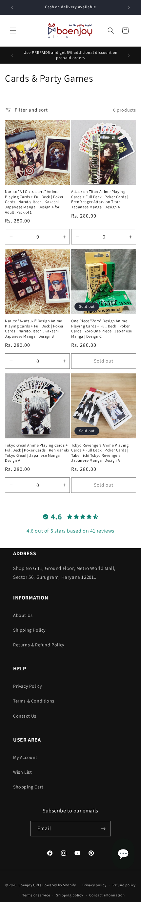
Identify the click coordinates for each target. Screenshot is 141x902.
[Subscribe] (103, 828)
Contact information (107, 895)
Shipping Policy (29, 630)
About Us (23, 615)
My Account (25, 757)
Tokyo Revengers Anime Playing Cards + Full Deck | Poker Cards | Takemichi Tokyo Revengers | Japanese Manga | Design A (100, 453)
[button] (13, 30)
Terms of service (36, 895)
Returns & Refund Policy (38, 645)
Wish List (22, 772)
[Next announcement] (129, 7)
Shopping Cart (28, 787)
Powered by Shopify (59, 885)
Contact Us (24, 716)
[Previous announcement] (12, 7)
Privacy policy (94, 885)
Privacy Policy (27, 686)
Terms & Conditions (33, 701)
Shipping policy (69, 895)
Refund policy (124, 885)
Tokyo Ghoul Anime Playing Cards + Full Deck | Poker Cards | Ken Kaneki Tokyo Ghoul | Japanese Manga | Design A (37, 453)
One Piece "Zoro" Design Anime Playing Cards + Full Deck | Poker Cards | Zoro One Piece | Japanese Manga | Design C (101, 328)
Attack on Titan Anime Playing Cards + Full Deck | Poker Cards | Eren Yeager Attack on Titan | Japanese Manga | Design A (100, 199)
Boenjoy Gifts (29, 885)
